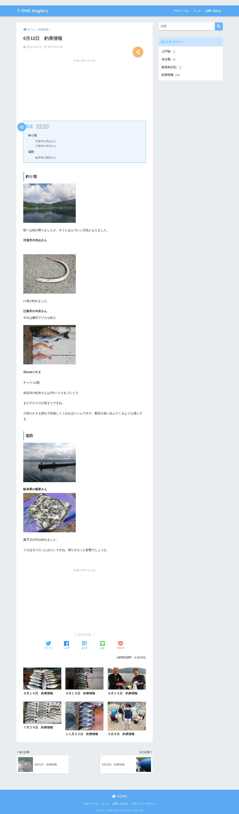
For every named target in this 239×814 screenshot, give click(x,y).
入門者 (168, 51)
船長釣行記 (171, 67)
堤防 (31, 151)
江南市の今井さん (45, 146)
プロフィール (181, 10)
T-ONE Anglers (32, 10)
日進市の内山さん (45, 141)
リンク (197, 10)
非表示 (42, 127)
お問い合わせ (213, 10)
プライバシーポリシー (144, 803)
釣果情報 (140, 657)
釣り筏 (32, 135)
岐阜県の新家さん (45, 157)
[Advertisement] (84, 89)
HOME (121, 796)
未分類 (168, 59)
